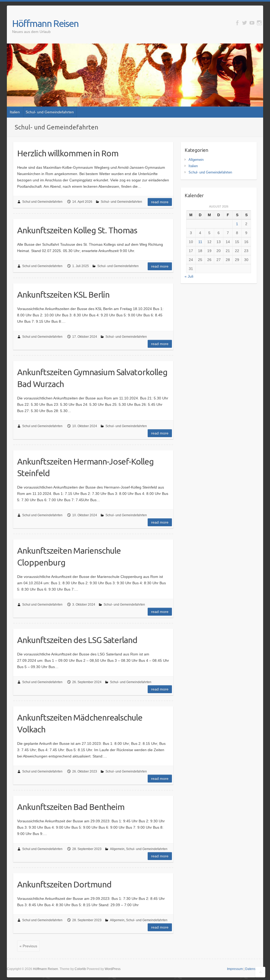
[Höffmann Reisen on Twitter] (244, 23)
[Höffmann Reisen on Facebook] (237, 23)
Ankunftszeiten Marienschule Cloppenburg (69, 556)
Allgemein (117, 849)
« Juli (189, 276)
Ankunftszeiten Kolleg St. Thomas (77, 230)
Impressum (235, 969)
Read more (159, 202)
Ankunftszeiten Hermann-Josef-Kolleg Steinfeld (85, 467)
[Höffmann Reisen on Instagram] (259, 23)
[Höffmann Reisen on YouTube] (251, 23)
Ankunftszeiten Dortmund (64, 884)
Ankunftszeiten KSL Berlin (63, 294)
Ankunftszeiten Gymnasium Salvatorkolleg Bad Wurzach (92, 378)
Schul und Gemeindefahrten (42, 202)
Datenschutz (254, 969)
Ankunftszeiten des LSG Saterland (77, 640)
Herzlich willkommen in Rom (67, 153)
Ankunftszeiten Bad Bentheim (70, 807)
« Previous (28, 946)
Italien (15, 112)
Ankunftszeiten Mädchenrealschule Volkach (79, 723)
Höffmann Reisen (45, 23)
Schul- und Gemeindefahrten (50, 112)
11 (200, 242)
